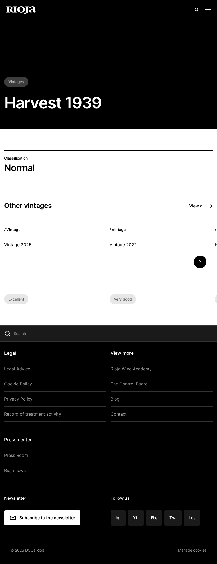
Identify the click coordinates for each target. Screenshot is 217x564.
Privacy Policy (18, 399)
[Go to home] (21, 9)
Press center (18, 439)
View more (122, 353)
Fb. (154, 517)
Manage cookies (192, 550)
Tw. (173, 517)
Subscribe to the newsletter (47, 517)
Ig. (118, 517)
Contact (119, 414)
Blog (115, 399)
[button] (200, 262)
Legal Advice (17, 368)
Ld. (192, 517)
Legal (10, 353)
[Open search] (196, 9)
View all (197, 206)
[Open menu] (208, 9)
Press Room (16, 455)
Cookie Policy (18, 383)
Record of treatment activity (32, 414)
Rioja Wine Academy (131, 368)
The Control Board (129, 383)
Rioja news (15, 470)
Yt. (136, 517)
